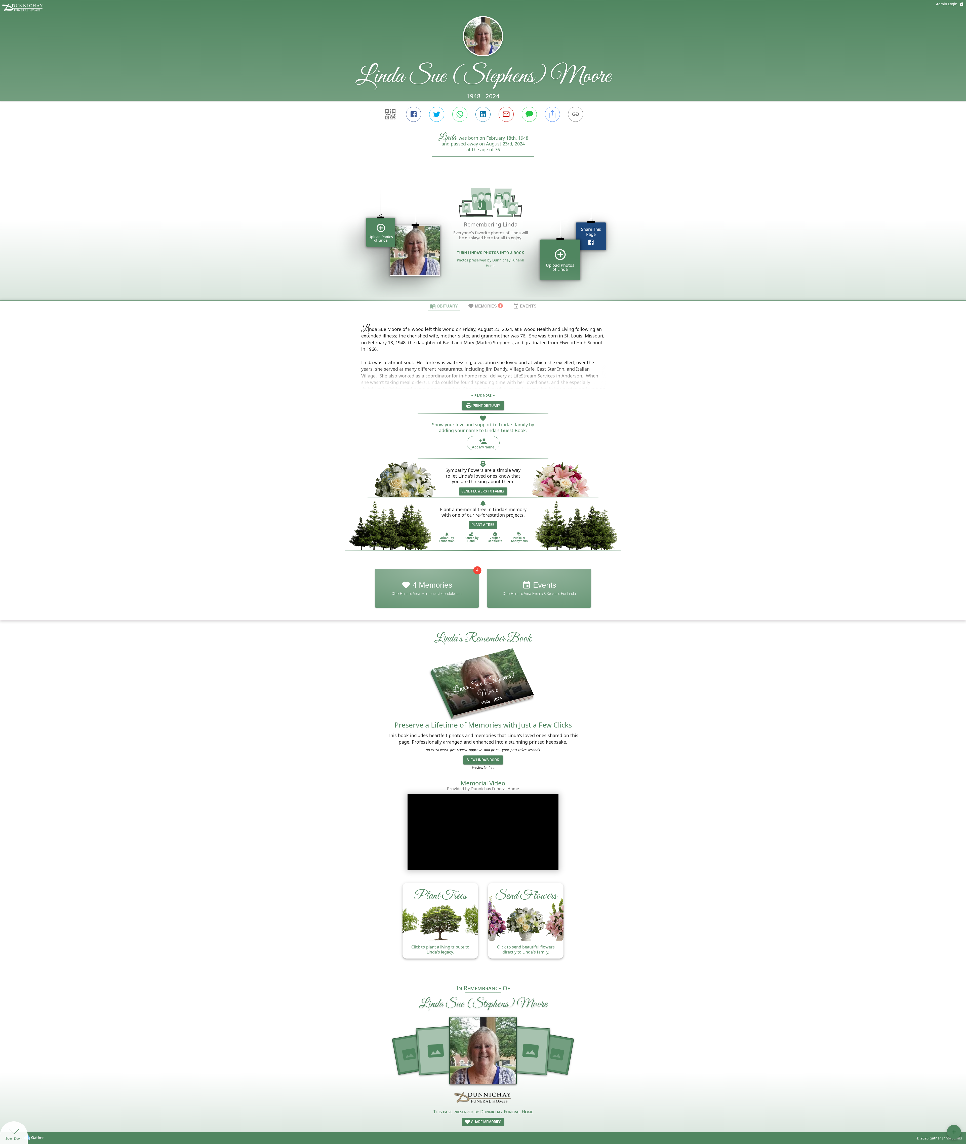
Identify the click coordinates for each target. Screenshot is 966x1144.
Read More (483, 395)
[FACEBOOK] (413, 114)
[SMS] (529, 114)
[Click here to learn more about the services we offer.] (483, 1098)
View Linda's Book (483, 760)
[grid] (483, 237)
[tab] (444, 306)
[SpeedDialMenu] (954, 1132)
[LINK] (575, 114)
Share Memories (485, 1122)
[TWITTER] (436, 114)
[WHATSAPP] (459, 114)
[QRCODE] (390, 114)
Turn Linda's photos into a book (490, 253)
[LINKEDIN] (483, 114)
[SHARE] (552, 114)
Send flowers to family (482, 491)
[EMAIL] (506, 114)
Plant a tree (482, 525)
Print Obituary (486, 406)
